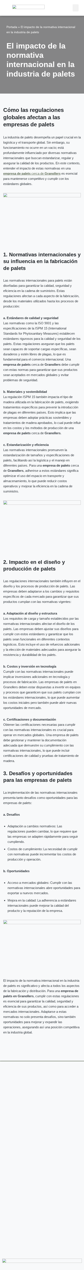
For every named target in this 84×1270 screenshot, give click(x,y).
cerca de (32, 173)
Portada (11, 27)
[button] (76, 7)
